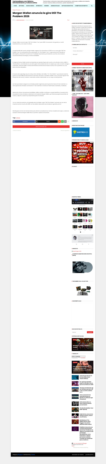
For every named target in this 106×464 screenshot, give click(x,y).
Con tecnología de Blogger (80, 443)
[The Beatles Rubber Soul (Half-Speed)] (75, 409)
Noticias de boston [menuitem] (67, 5)
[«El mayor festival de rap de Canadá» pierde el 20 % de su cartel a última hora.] (75, 389)
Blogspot (20, 454)
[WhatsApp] (62, 121)
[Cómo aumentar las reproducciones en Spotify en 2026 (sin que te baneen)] (75, 396)
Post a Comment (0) (41, 126)
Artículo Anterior (17, 130)
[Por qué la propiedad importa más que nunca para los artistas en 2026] (75, 383)
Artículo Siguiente (65, 130)
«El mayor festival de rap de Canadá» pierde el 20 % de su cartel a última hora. (86, 390)
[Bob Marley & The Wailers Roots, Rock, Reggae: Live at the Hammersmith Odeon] (75, 421)
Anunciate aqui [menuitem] (55, 5)
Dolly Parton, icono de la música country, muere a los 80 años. (86, 415)
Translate (83, 357)
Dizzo (73, 446)
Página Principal (16, 10)
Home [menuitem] (15, 5)
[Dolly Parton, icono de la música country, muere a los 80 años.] (75, 415)
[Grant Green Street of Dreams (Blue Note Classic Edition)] (75, 377)
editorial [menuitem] (21, 5)
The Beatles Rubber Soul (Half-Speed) (86, 408)
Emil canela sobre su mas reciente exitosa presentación (85, 403)
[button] (91, 5)
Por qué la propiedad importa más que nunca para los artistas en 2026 (86, 383)
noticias (23, 10)
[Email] (65, 121)
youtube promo (89, 454)
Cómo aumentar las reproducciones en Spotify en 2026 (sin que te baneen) (86, 397)
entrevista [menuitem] (39, 5)
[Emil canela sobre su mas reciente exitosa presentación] (75, 403)
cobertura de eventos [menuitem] (81, 5)
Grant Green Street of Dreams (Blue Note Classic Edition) (86, 377)
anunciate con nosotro (78, 454)
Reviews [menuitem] (46, 5)
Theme (33, 454)
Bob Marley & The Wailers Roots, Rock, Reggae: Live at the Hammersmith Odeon (86, 422)
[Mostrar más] (68, 121)
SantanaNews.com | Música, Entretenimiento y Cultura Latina (25, 2)
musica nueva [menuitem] (30, 5)
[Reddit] (59, 121)
